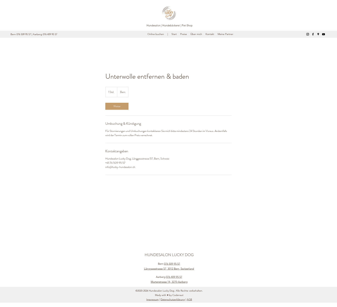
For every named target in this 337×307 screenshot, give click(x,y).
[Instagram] (307, 34)
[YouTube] (323, 34)
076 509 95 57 (172, 263)
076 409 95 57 (174, 277)
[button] (225, 34)
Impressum (152, 299)
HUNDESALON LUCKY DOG (169, 254)
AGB (189, 299)
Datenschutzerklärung (173, 299)
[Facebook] (313, 34)
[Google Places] (318, 34)
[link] (116, 106)
